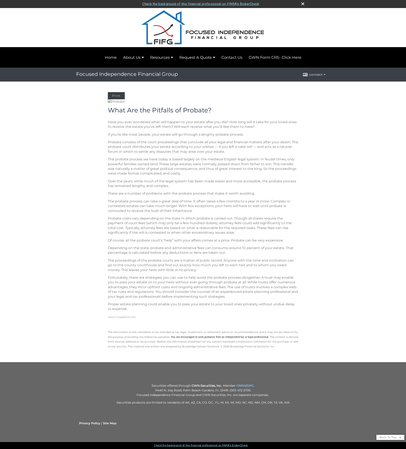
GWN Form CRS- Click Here (275, 57)
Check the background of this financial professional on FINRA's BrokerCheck (200, 4)
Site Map (110, 423)
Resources (160, 57)
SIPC (250, 386)
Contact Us (231, 57)
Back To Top (388, 437)
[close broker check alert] (302, 3)
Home (111, 57)
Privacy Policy (89, 423)
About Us (132, 57)
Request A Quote (195, 57)
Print (116, 96)
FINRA (241, 386)
